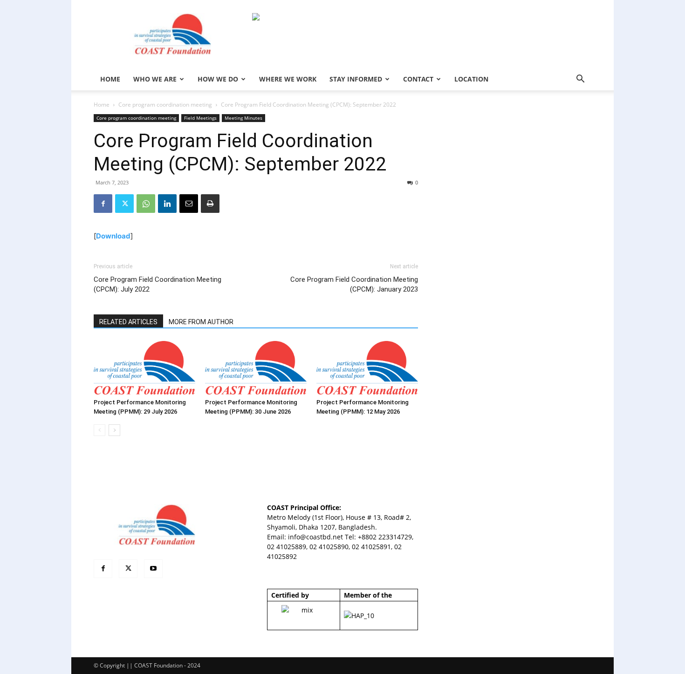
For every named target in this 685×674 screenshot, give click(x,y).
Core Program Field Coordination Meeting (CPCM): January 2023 (354, 284)
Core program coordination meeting (165, 105)
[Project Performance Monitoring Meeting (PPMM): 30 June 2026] (256, 367)
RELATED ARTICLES (128, 322)
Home (102, 105)
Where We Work (287, 79)
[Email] (188, 203)
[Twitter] (124, 203)
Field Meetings (200, 118)
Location (471, 79)
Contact (418, 79)
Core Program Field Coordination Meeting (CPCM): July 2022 (157, 284)
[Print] (210, 203)
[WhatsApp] (146, 203)
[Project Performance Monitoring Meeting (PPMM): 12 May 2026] (367, 367)
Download (113, 235)
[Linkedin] (167, 203)
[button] (580, 79)
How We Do (218, 79)
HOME (110, 79)
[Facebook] (103, 203)
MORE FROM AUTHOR (201, 322)
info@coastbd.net (315, 536)
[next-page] (114, 430)
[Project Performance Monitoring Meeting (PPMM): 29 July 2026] (144, 367)
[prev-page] (99, 430)
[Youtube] (153, 568)
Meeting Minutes (243, 118)
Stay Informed (355, 79)
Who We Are (155, 79)
